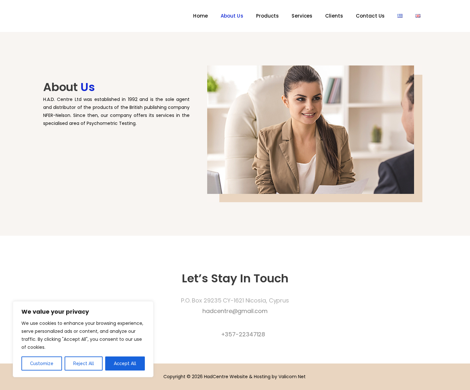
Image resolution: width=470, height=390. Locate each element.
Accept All (125, 363)
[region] (83, 339)
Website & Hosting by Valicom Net (268, 376)
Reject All (83, 363)
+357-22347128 (243, 334)
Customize (41, 363)
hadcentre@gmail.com (234, 311)
